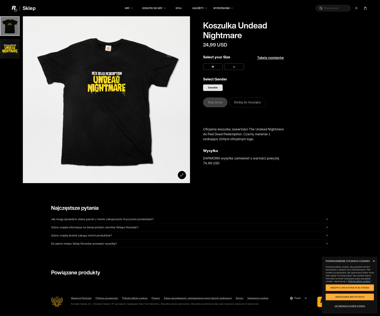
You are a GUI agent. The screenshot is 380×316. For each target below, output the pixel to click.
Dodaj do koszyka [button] (247, 102)
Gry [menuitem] (127, 8)
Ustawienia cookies (257, 298)
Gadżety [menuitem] (198, 8)
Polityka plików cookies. (359, 281)
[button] (356, 8)
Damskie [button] (213, 87)
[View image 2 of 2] (10, 49)
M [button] (213, 66)
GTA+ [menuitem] (179, 8)
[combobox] (333, 8)
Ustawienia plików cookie (350, 306)
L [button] (234, 66)
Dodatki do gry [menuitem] (152, 8)
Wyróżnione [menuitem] (221, 8)
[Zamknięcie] (374, 261)
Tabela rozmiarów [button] (270, 57)
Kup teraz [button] (215, 102)
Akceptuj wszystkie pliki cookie (349, 288)
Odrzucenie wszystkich (349, 297)
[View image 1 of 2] (10, 26)
